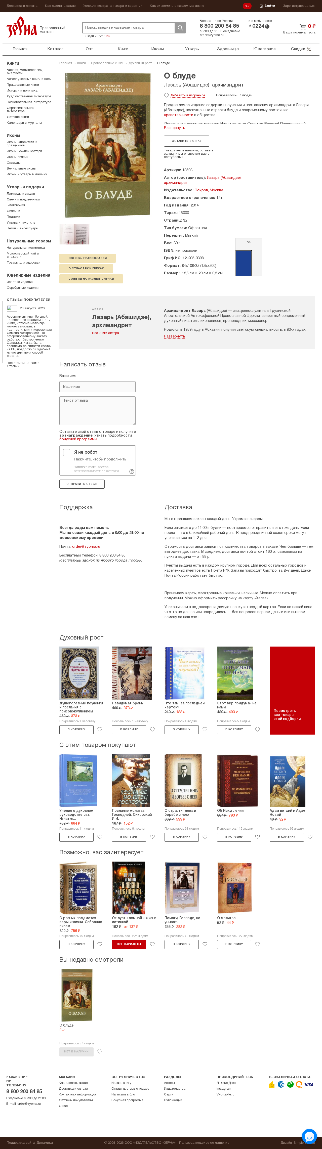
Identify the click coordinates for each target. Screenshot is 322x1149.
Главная (20, 49)
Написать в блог (123, 1094)
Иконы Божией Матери (24, 151)
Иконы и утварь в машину (27, 174)
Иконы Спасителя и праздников (22, 144)
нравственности (178, 115)
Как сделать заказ (60, 6)
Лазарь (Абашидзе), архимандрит (204, 85)
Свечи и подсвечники (23, 199)
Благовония (16, 205)
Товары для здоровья (23, 262)
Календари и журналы (24, 122)
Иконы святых (17, 157)
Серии (168, 1094)
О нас (63, 1106)
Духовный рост (140, 63)
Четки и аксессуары (22, 228)
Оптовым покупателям (76, 1100)
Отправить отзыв (81, 484)
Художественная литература (29, 96)
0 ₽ (247, 6)
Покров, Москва (209, 190)
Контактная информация (77, 1094)
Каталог (55, 49)
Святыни (13, 211)
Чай (107, 36)
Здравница (228, 49)
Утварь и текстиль (21, 222)
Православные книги (107, 63)
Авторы (169, 1083)
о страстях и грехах (86, 268)
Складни (14, 162)
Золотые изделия (20, 282)
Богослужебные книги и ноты (29, 79)
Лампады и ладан (21, 193)
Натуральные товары (29, 241)
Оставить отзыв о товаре (130, 1088)
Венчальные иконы (21, 168)
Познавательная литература (29, 102)
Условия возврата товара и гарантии (113, 6)
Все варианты (129, 944)
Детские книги (18, 117)
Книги (123, 49)
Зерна (22, 27)
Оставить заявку (186, 141)
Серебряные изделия (23, 287)
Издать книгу (121, 1083)
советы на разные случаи (91, 279)
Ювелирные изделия (28, 275)
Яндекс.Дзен (226, 1083)
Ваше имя (67, 376)
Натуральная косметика (26, 247)
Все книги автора (105, 333)
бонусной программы (78, 439)
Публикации (173, 1100)
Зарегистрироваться (299, 6)
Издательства (174, 1088)
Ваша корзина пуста (299, 32)
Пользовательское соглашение (204, 1142)
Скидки (298, 49)
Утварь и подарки (25, 187)
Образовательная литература (20, 110)
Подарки (13, 217)
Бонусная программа (127, 1100)
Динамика (44, 1142)
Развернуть (174, 128)
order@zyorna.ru (212, 35)
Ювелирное (264, 49)
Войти (269, 6)
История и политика (22, 90)
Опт (89, 49)
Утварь (192, 49)
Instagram (224, 1088)
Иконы (157, 49)
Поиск (180, 28)
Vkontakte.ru (225, 1094)
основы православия (87, 258)
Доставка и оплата (22, 6)
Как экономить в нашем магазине (177, 6)
